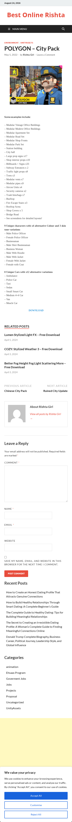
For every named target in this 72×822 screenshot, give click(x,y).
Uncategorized (15, 702)
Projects (11, 690)
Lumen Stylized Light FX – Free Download (32, 335)
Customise (36, 805)
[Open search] (63, 29)
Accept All (36, 795)
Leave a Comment (46, 54)
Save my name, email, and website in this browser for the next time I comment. (32, 563)
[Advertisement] (36, 754)
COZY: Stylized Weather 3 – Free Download (33, 349)
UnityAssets (26, 43)
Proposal (11, 696)
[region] (36, 794)
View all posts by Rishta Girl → (45, 416)
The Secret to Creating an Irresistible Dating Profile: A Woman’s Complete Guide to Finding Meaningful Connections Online (34, 626)
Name (9, 508)
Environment (11, 43)
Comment (11, 462)
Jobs (9, 684)
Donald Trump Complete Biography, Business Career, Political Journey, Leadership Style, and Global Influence (34, 641)
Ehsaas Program (16, 672)
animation (12, 666)
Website (9, 540)
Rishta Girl (28, 54)
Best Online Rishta (36, 15)
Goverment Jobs (16, 678)
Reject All (36, 814)
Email (9, 524)
